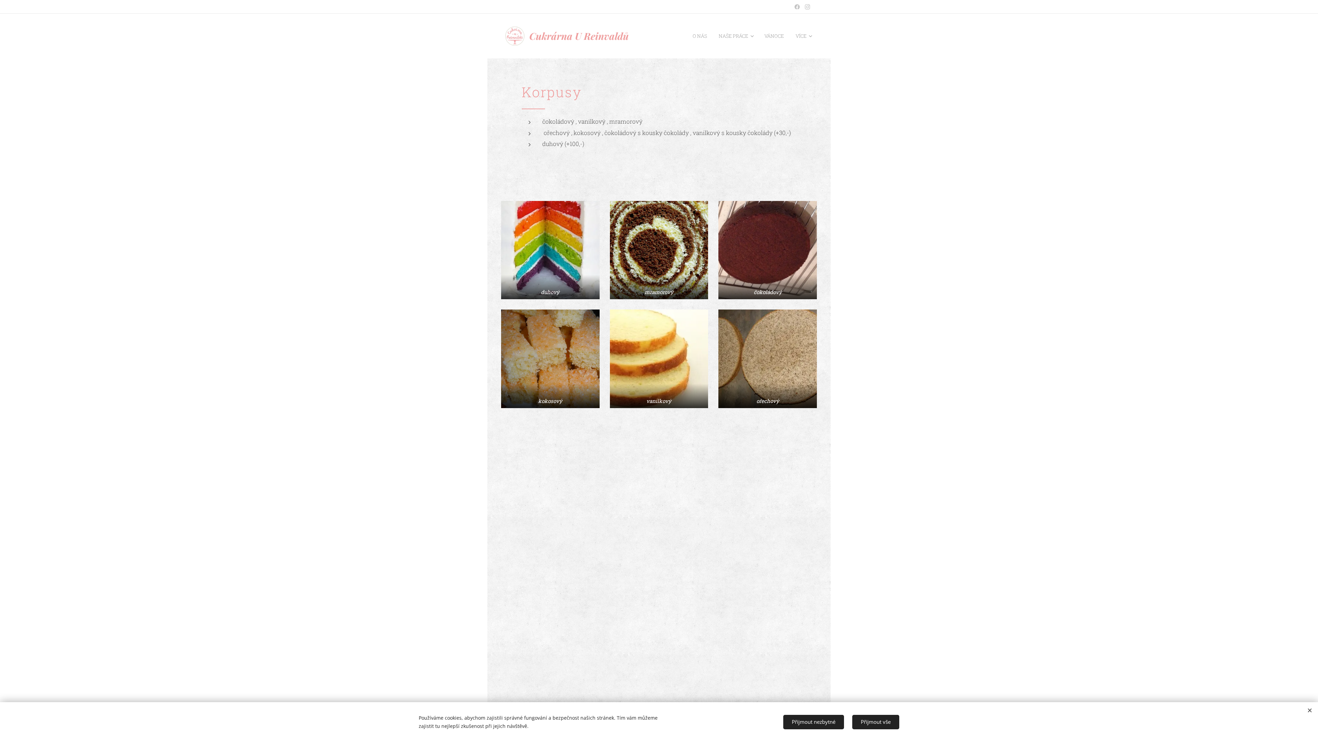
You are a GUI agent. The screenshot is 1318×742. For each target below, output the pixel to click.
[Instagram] (807, 7)
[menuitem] (700, 36)
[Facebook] (797, 7)
